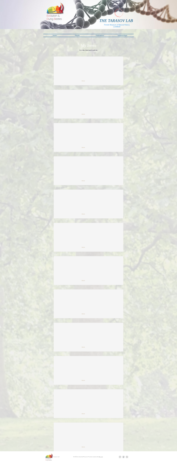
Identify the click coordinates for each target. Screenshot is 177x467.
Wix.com (101, 456)
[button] (83, 81)
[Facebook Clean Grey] (120, 457)
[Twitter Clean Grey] (123, 457)
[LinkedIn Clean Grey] (127, 457)
